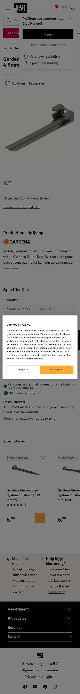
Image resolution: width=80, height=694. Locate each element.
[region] (40, 347)
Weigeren (23, 370)
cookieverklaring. (35, 359)
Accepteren (56, 370)
